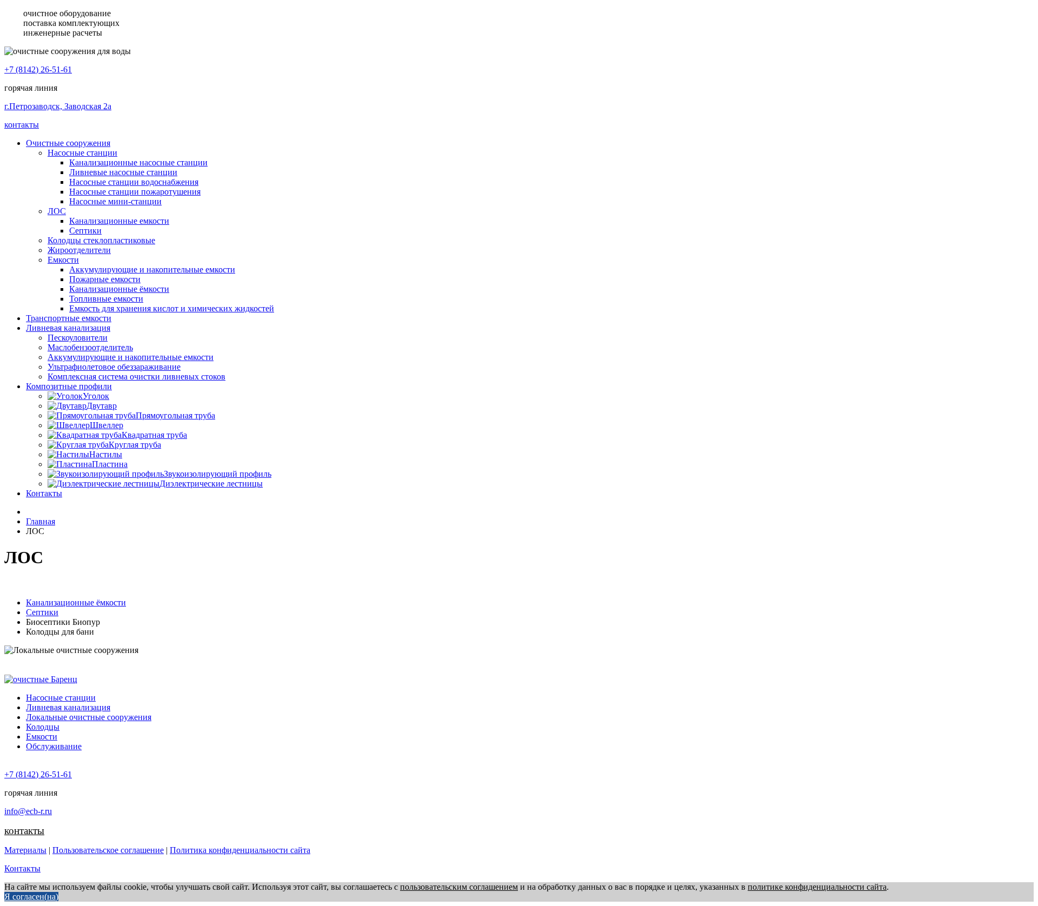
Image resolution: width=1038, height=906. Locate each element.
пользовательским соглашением (459, 886)
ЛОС (57, 211)
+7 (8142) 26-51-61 (38, 69)
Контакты (44, 493)
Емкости (63, 259)
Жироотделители (79, 250)
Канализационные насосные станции (138, 162)
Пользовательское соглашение (108, 850)
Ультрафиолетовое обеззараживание (114, 366)
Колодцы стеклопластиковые (101, 240)
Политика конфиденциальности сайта (240, 850)
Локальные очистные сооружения (88, 717)
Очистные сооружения (68, 143)
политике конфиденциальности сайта (817, 886)
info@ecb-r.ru (28, 811)
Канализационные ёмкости (119, 289)
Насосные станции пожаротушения (135, 191)
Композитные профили (69, 386)
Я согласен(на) (31, 896)
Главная (40, 521)
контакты (21, 124)
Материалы (25, 850)
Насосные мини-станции (115, 201)
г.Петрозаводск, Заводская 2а (57, 106)
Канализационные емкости (119, 220)
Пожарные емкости (105, 279)
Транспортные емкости (68, 318)
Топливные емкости (106, 298)
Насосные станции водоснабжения (133, 181)
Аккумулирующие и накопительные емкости (152, 269)
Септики (85, 230)
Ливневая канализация (68, 327)
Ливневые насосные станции (123, 172)
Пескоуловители (78, 337)
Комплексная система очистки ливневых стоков (136, 376)
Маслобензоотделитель (90, 347)
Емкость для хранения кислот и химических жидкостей (171, 308)
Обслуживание (54, 746)
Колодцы (42, 726)
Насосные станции (82, 152)
